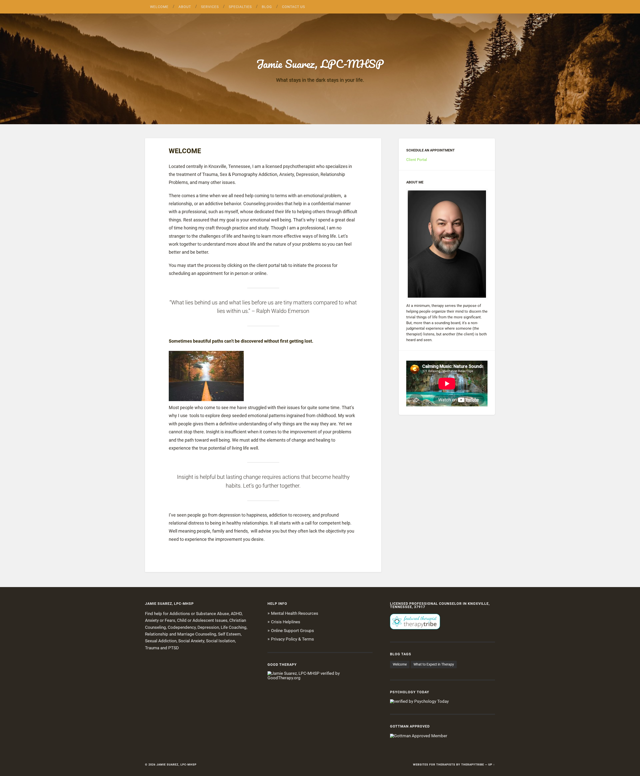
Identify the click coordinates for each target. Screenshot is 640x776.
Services (210, 7)
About (184, 7)
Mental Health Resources (294, 613)
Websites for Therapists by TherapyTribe (448, 764)
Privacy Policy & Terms (292, 639)
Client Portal (416, 159)
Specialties (240, 7)
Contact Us (293, 7)
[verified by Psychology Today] (419, 701)
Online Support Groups (292, 630)
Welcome (159, 7)
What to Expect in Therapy (434, 664)
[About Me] (447, 244)
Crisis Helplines (285, 621)
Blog (267, 7)
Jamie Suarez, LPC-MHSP (320, 63)
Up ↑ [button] (491, 764)
